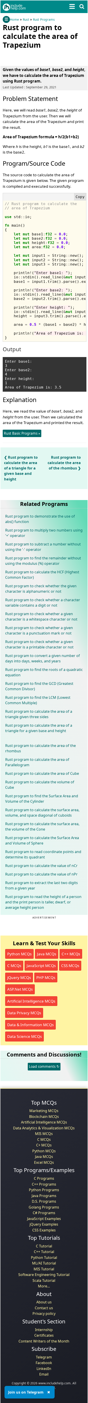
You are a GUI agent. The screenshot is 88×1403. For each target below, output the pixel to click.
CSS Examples (44, 1230)
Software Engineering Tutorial (43, 1274)
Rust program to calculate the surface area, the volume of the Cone (42, 826)
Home (14, 20)
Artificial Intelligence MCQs (31, 1001)
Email (44, 1374)
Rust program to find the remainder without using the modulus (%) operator (43, 561)
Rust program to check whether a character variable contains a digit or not (42, 602)
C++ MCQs (71, 953)
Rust (26, 20)
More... (44, 1286)
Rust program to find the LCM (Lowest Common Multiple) (37, 700)
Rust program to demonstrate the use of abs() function (40, 519)
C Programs (44, 1178)
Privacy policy (44, 1313)
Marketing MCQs (43, 1110)
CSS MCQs (70, 965)
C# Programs (44, 1212)
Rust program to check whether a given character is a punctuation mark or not (39, 630)
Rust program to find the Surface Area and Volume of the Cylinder (41, 798)
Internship (44, 1329)
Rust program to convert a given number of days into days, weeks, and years (42, 658)
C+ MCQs (44, 1145)
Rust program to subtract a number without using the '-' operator (43, 547)
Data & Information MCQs (30, 1024)
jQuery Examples (44, 1224)
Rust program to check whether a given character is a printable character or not (39, 644)
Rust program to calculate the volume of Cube (39, 785)
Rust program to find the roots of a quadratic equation (44, 672)
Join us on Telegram (26, 1392)
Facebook (44, 1362)
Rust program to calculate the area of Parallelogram (37, 762)
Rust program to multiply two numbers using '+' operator (44, 533)
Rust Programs (44, 20)
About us (44, 1302)
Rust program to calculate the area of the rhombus (64, 463)
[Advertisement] (39, 56)
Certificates (44, 1335)
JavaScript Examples (44, 1218)
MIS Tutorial (44, 1269)
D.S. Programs (44, 1201)
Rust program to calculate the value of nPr (41, 874)
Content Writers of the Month (44, 1341)
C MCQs (14, 965)
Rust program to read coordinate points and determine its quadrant (43, 854)
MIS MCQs (44, 1133)
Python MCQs (19, 953)
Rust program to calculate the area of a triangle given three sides (38, 714)
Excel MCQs (44, 1162)
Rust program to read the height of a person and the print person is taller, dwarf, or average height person (43, 902)
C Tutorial (44, 1246)
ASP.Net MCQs (20, 989)
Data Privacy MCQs (24, 1012)
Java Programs (44, 1195)
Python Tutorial (44, 1257)
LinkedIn (44, 1368)
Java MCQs (46, 953)
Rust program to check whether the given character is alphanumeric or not (40, 588)
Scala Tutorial (43, 1280)
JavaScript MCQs (41, 965)
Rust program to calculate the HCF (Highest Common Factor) (42, 575)
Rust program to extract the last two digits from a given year (41, 885)
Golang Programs (44, 1207)
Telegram (44, 1357)
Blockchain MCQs (44, 1116)
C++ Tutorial (44, 1251)
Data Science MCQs (24, 1036)
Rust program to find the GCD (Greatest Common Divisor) (39, 686)
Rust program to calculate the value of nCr (41, 865)
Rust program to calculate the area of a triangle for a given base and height (21, 468)
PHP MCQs (45, 977)
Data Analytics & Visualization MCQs (44, 1128)
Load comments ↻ (44, 1066)
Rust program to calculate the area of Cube (42, 773)
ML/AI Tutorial (44, 1263)
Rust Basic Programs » (22, 433)
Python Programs (44, 1189)
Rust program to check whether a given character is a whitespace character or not (41, 616)
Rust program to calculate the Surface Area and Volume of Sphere (42, 840)
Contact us (44, 1307)
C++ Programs (44, 1184)
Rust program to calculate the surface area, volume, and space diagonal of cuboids (42, 812)
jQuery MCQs (19, 977)
